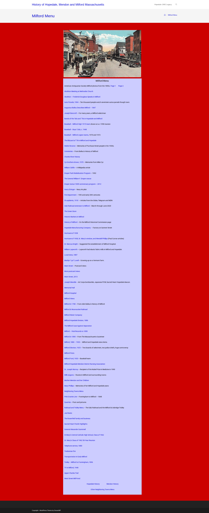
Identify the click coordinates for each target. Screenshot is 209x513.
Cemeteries (68, 151)
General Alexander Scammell (75, 429)
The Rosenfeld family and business (77, 418)
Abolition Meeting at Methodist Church (78, 91)
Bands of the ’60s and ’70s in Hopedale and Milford (83, 119)
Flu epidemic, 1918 (71, 200)
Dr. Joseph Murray (71, 369)
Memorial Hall (69, 288)
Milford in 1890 (70, 337)
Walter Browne (69, 146)
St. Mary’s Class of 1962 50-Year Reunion (79, 440)
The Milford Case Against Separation (78, 326)
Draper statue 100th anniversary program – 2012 (82, 184)
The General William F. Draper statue (77, 179)
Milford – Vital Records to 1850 (76, 331)
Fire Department (70, 195)
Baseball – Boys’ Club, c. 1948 (75, 129)
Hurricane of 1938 (71, 233)
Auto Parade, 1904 (71, 102)
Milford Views (69, 299)
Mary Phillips (69, 386)
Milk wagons (69, 375)
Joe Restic (68, 413)
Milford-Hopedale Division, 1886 (76, 320)
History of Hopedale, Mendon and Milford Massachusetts (68, 4)
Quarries (67, 402)
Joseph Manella (70, 282)
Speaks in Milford (93, 97)
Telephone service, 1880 (73, 446)
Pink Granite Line (70, 397)
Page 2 (120, 86)
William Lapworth (70, 249)
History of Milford (71, 222)
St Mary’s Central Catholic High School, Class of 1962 (84, 435)
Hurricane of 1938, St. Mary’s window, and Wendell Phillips (86, 239)
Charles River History (72, 157)
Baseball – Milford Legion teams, (76, 135)
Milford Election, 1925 (72, 348)
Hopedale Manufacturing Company (77, 228)
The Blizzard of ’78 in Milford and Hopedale (80, 140)
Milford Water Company (73, 315)
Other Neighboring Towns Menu (102, 489)
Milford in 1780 (70, 304)
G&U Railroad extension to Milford (77, 206)
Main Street (68, 266)
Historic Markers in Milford (74, 217)
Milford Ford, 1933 (71, 358)
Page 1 (113, 86)
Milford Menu (172, 15)
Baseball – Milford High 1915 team (77, 124)
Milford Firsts (69, 353)
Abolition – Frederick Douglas (75, 97)
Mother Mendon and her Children (77, 380)
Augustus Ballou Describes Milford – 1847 (80, 108)
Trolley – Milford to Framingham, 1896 (78, 462)
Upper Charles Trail (71, 473)
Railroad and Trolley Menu (74, 408)
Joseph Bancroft (70, 113)
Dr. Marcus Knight (71, 244)
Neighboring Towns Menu (74, 391)
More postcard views (72, 271)
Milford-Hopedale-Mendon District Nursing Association (84, 364)
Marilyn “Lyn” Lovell (71, 260)
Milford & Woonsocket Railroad (75, 309)
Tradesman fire (70, 451)
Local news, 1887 (70, 255)
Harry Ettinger (69, 189)
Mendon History (113, 484)
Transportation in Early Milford (75, 457)
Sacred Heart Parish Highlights (76, 424)
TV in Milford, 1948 (71, 468)
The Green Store (70, 211)
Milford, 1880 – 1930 (72, 342)
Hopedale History (93, 484)
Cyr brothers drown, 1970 (74, 162)
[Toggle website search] (176, 4)
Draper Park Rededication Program (77, 173)
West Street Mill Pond (72, 478)
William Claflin (69, 168)
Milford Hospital (70, 293)
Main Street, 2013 (71, 277)
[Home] (165, 15)
